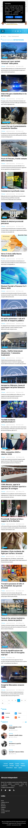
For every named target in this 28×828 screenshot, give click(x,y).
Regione (3, 457)
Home (4, 36)
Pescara (3, 66)
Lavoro (20, 767)
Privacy (2, 809)
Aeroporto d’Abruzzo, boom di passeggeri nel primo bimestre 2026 (13, 387)
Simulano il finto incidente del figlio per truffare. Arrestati (12, 552)
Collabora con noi (5, 802)
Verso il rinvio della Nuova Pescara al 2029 (11, 255)
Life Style (11, 733)
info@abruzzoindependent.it (7, 787)
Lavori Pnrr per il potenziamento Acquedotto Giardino (13, 127)
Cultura (10, 725)
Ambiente (23, 765)
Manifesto (3, 805)
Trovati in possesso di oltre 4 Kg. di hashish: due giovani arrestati (12, 586)
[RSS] (20, 31)
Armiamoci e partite (15, 743)
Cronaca (4, 89)
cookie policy (15, 14)
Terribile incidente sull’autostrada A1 (8, 421)
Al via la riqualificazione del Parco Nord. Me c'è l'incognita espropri (12, 653)
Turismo (6, 763)
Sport (4, 480)
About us (3, 804)
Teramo (3, 556)
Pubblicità (3, 807)
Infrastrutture (6, 122)
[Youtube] (18, 31)
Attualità (5, 57)
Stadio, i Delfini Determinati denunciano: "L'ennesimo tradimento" (12, 353)
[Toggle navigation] (3, 31)
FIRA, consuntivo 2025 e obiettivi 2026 (10, 453)
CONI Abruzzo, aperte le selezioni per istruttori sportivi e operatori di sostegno (13, 487)
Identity (5, 722)
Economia (5, 187)
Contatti (3, 812)
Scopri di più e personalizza (14, 20)
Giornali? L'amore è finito (16, 752)
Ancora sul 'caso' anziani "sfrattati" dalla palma (10, 62)
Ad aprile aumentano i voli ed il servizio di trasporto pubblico (13, 320)
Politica (4, 217)
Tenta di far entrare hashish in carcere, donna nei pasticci (13, 619)
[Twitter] (15, 31)
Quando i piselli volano (15, 735)
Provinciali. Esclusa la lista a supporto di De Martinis (12, 520)
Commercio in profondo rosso (12, 191)
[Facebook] (13, 31)
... (5, 700)
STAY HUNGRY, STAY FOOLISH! (15, 727)
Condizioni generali (5, 811)
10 (2, 703)
